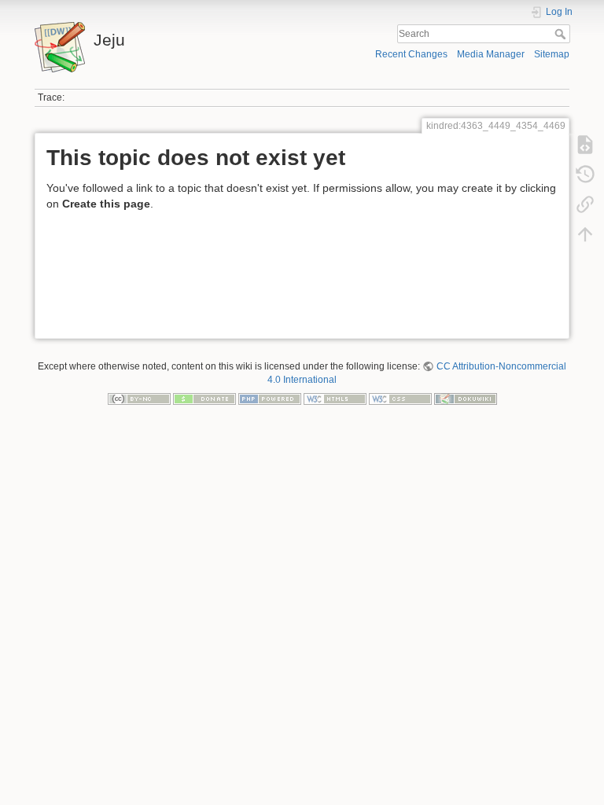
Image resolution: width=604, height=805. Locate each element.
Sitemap (551, 54)
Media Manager (491, 54)
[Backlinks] (585, 204)
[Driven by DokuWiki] (465, 397)
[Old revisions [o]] (585, 174)
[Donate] (204, 397)
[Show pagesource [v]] (585, 145)
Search (561, 33)
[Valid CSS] (400, 397)
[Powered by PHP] (269, 397)
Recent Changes (411, 54)
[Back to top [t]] (585, 234)
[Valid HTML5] (335, 397)
